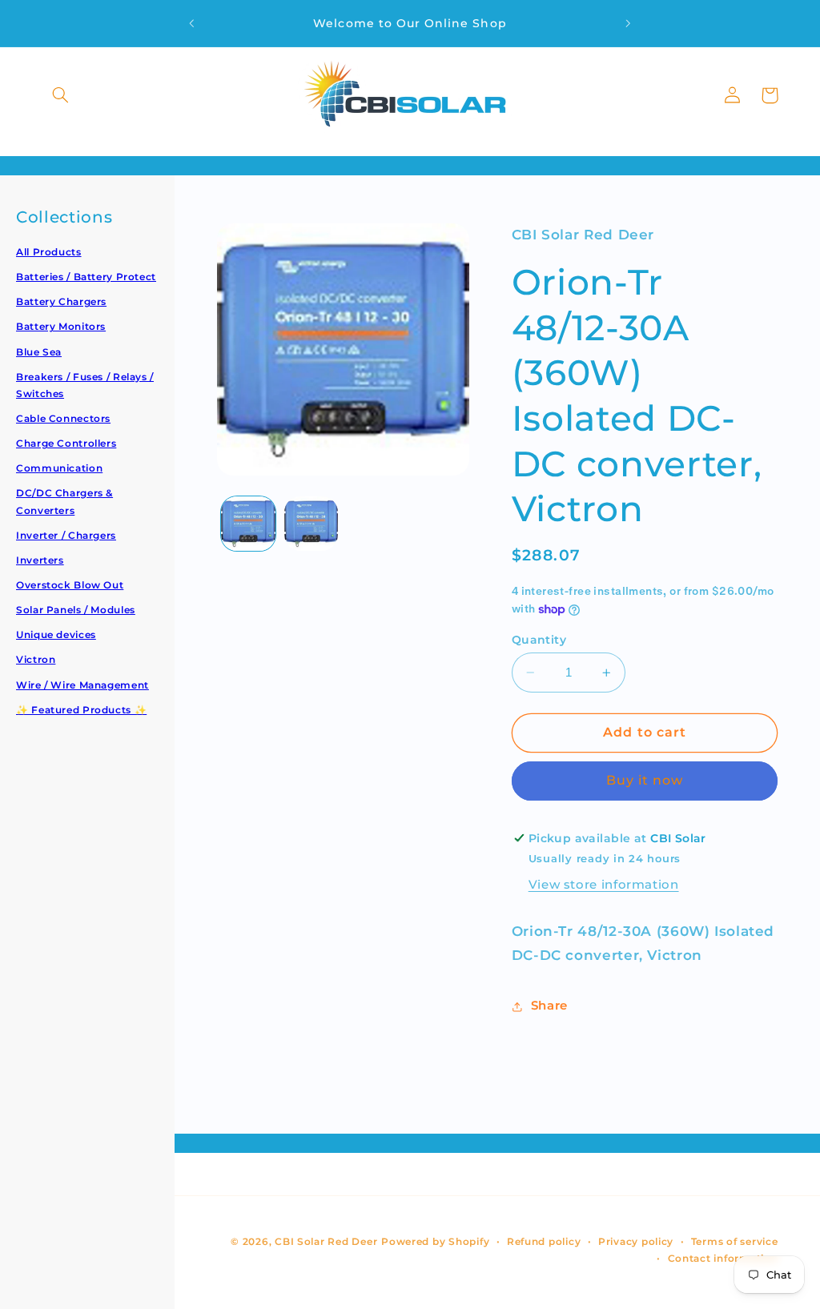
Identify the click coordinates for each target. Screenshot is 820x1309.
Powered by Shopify (435, 1241)
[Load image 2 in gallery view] (311, 523)
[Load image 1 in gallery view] (248, 523)
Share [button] (549, 1005)
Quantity (539, 639)
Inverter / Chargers (66, 535)
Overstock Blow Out (69, 585)
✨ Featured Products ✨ (81, 710)
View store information (604, 884)
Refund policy (544, 1241)
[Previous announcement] (191, 23)
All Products (49, 252)
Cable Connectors (63, 418)
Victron (35, 659)
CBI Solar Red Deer (326, 1241)
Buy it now (645, 780)
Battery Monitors (61, 326)
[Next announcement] (628, 23)
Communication (59, 468)
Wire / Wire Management (82, 685)
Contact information (723, 1258)
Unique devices (56, 634)
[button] (60, 95)
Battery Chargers (61, 301)
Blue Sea (39, 352)
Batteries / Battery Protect (86, 277)
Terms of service (734, 1241)
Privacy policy (635, 1241)
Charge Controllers (66, 443)
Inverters (40, 560)
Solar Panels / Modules (75, 610)
